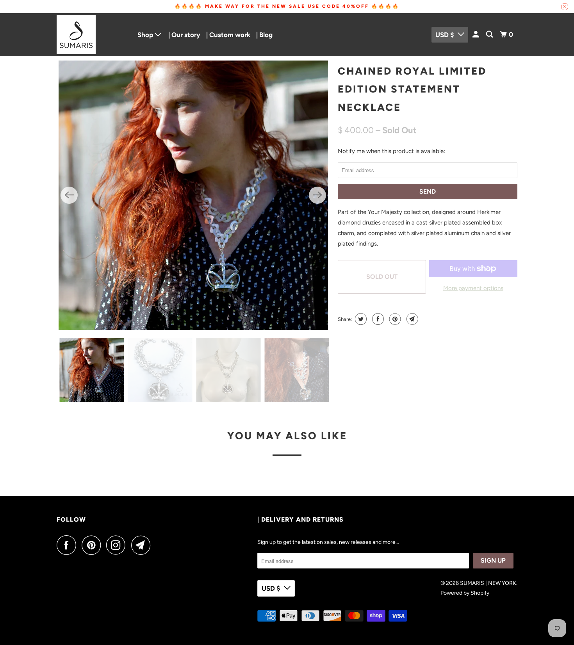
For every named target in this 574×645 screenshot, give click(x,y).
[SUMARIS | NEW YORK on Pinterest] (93, 545)
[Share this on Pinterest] (394, 319)
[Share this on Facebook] (377, 319)
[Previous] (69, 195)
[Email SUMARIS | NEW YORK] (143, 545)
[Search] (490, 34)
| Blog (264, 35)
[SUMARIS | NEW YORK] (92, 34)
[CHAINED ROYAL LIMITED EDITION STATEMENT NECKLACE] (193, 195)
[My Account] (476, 34)
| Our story (184, 35)
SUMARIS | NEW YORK (488, 583)
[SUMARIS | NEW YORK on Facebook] (68, 545)
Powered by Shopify (464, 593)
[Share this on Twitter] (360, 319)
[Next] (317, 195)
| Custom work (228, 35)
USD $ (444, 35)
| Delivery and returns (300, 519)
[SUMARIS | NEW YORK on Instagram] (118, 545)
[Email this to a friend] (411, 319)
